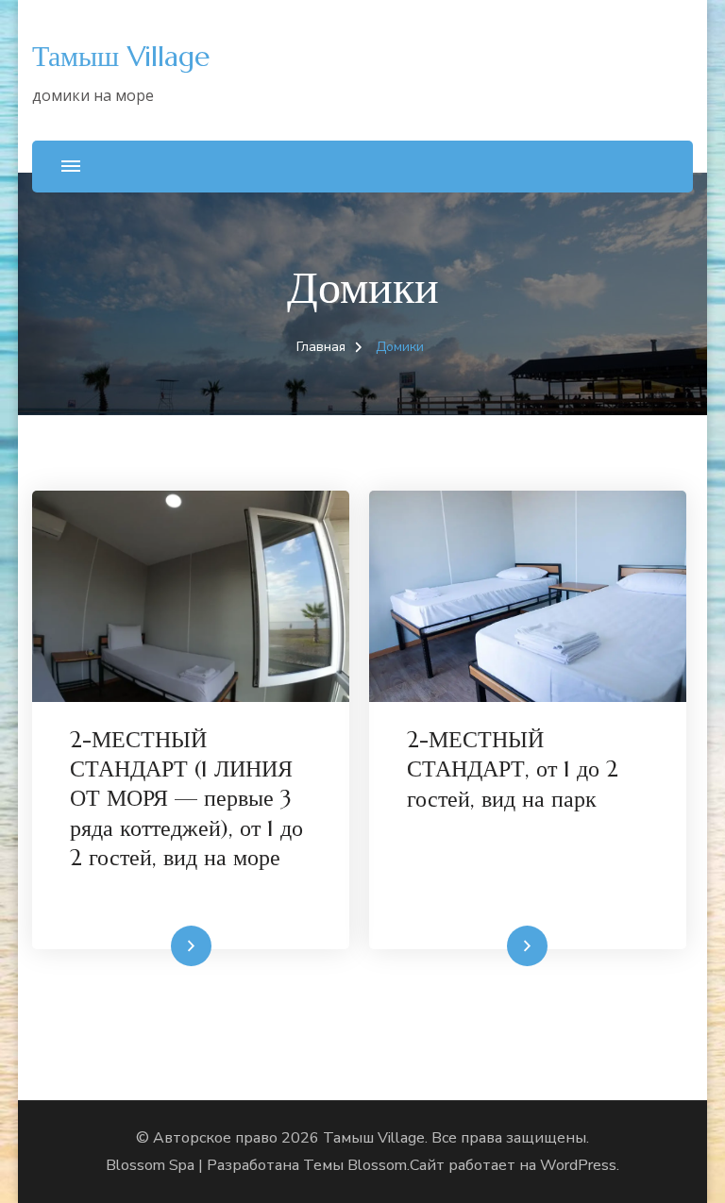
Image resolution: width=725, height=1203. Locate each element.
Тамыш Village (121, 56)
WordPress (578, 1165)
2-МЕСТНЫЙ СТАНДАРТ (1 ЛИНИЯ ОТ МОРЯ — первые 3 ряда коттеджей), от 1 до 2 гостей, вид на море (186, 799)
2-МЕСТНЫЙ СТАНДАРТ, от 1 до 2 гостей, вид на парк (512, 769)
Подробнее (155, 946)
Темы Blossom (355, 1165)
